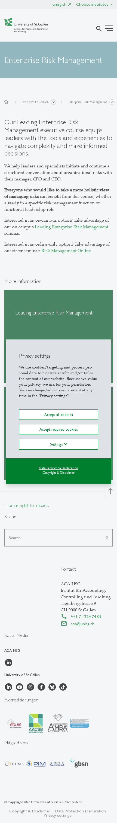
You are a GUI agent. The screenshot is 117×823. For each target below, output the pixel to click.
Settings (57, 444)
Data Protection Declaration (58, 468)
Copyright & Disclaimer (58, 473)
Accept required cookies (58, 429)
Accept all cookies (58, 414)
